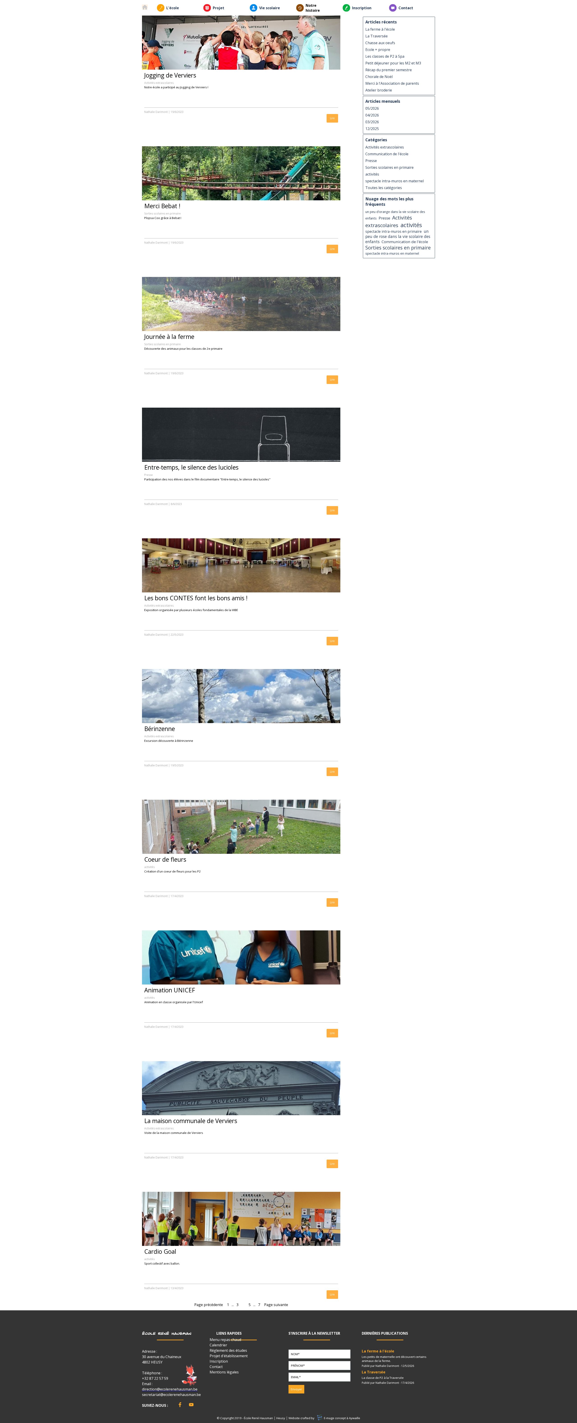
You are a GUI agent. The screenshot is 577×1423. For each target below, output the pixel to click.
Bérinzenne (159, 729)
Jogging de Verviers (170, 75)
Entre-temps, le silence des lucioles (191, 467)
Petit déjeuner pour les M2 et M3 (393, 63)
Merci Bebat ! (162, 206)
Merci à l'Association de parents (392, 83)
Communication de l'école (386, 153)
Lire (332, 118)
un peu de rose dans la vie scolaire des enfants (397, 236)
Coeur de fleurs (165, 859)
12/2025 (372, 128)
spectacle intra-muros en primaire (393, 231)
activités (149, 867)
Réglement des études (228, 1350)
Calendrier (218, 1345)
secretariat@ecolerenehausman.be (171, 1394)
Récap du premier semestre (388, 69)
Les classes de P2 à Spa (384, 56)
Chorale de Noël (379, 76)
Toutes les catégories (383, 187)
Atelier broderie (378, 90)
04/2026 (372, 115)
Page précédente (208, 1304)
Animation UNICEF (169, 990)
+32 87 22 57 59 (155, 1378)
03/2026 (372, 121)
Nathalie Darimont (156, 112)
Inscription (361, 7)
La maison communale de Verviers (190, 1121)
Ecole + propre (377, 49)
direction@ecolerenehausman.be (169, 1389)
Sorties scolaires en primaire (162, 213)
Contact (405, 7)
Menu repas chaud (225, 1339)
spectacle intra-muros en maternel (394, 180)
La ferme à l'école (380, 29)
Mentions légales (224, 1372)
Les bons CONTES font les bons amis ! (195, 598)
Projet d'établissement (229, 1355)
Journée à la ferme (169, 337)
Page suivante (276, 1304)
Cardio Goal (160, 1251)
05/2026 (372, 108)
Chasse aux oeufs (380, 42)
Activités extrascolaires (159, 83)
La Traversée (376, 36)
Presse (148, 475)
